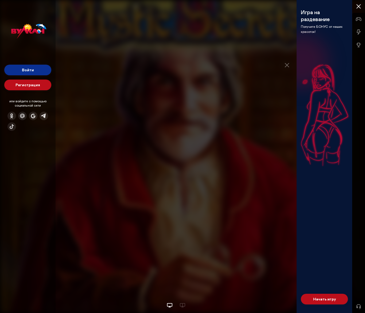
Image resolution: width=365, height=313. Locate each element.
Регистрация (27, 84)
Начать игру (324, 299)
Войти (28, 69)
